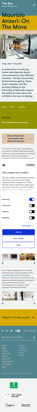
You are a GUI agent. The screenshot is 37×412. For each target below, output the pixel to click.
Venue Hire (6, 354)
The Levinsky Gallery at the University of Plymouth (17, 275)
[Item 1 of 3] (18, 296)
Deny (18, 245)
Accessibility (23, 350)
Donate (5, 356)
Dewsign (28, 373)
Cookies (21, 355)
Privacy (21, 353)
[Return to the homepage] (7, 3)
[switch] (32, 205)
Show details (26, 226)
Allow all (19, 232)
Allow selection (18, 238)
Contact (5, 351)
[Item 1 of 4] (18, 256)
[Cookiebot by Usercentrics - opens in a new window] (26, 165)
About (4, 346)
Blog (4, 348)
